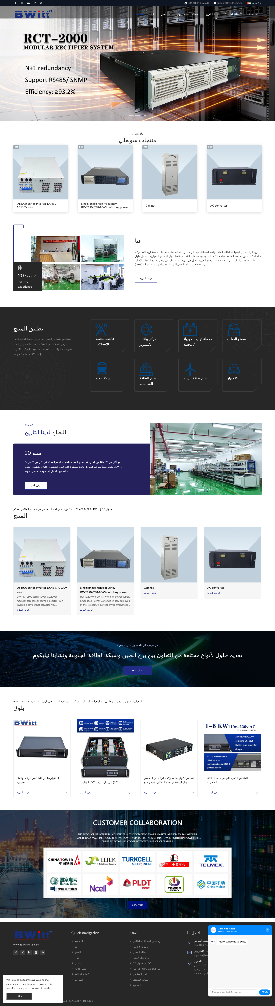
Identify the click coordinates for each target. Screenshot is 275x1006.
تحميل (195, 14)
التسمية (140, 14)
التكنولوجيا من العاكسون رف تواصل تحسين (38, 780)
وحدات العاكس (140, 946)
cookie (19, 980)
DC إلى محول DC (142, 963)
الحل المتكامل (140, 974)
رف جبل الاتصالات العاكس (146, 941)
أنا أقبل (19, 996)
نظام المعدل (139, 952)
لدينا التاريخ (212, 14)
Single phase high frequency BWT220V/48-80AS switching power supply (103, 590)
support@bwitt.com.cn (230, 3)
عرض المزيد (146, 278)
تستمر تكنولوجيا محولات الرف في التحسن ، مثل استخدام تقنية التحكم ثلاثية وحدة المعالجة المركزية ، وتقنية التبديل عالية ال (169, 781)
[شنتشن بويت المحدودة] (33, 14)
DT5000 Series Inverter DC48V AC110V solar (36, 205)
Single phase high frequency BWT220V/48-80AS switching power (104, 205)
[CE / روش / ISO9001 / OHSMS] (206, 459)
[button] (4, 62)
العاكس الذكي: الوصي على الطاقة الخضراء (227, 780)
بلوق (179, 14)
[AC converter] (232, 555)
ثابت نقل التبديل (141, 957)
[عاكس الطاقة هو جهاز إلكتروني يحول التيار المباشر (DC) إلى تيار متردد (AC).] (105, 749)
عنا (152, 14)
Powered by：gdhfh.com (81, 1001)
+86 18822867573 (198, 3)
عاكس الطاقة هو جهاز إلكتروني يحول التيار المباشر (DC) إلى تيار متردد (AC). (105, 780)
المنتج (164, 14)
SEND (265, 992)
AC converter (218, 205)
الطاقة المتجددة (141, 980)
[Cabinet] (169, 555)
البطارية (137, 985)
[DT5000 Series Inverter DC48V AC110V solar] (42, 555)
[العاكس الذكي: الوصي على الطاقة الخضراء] (232, 747)
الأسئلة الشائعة (234, 14)
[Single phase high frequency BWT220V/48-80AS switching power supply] (105, 555)
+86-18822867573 (204, 945)
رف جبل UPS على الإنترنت (147, 969)
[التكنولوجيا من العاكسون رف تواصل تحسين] (42, 747)
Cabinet (150, 205)
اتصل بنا (253, 14)
